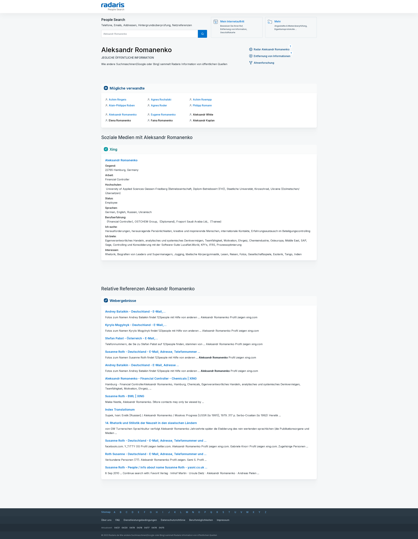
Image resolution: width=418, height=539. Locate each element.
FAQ (117, 520)
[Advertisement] (209, 76)
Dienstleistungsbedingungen (140, 520)
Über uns (106, 520)
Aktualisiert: (106, 527)
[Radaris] (112, 4)
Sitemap (106, 512)
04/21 (117, 527)
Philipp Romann (202, 105)
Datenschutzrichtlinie (173, 520)
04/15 (161, 527)
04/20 (125, 527)
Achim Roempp (202, 99)
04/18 (139, 527)
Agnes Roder (159, 105)
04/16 (154, 527)
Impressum (223, 520)
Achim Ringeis (117, 99)
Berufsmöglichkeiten (201, 520)
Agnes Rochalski (161, 99)
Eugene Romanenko (163, 114)
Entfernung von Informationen (272, 56)
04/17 (147, 527)
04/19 (132, 527)
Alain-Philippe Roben (122, 105)
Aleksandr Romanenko (123, 114)
